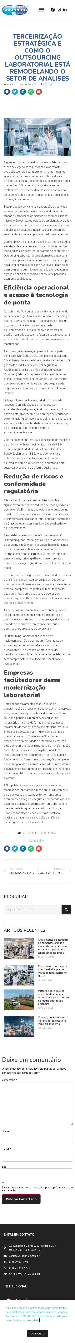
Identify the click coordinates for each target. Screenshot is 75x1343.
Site (4, 1166)
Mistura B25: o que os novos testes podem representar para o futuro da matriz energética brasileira (53, 997)
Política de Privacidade (26, 1320)
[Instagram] (59, 10)
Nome (6, 1131)
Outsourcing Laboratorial (40, 833)
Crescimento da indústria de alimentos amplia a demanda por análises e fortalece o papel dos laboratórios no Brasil (53, 946)
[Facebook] (53, 10)
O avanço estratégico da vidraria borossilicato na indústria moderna (53, 1021)
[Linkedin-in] (65, 10)
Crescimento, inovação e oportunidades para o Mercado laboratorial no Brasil (53, 971)
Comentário (9, 1080)
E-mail (6, 1149)
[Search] (66, 909)
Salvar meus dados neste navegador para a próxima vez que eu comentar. (37, 1189)
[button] (41, 9)
